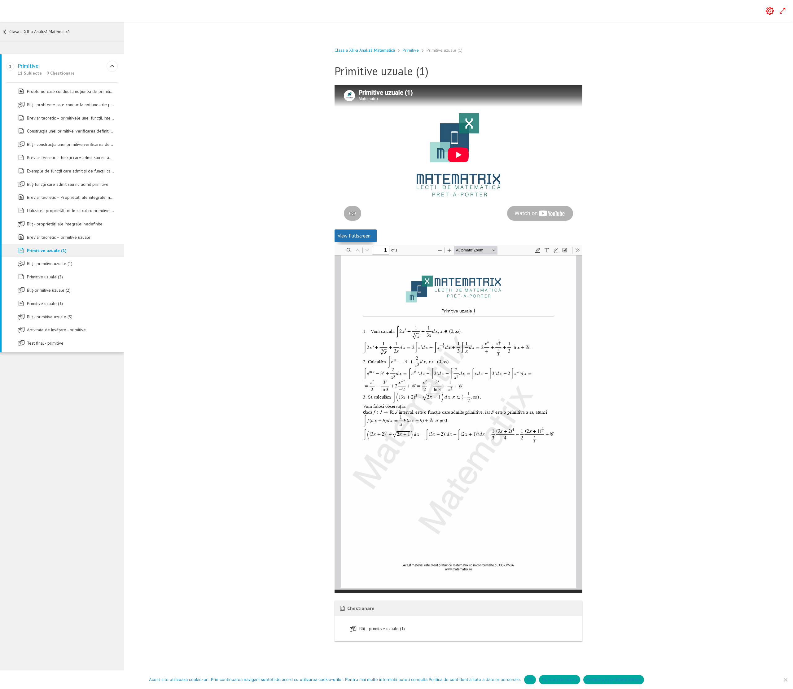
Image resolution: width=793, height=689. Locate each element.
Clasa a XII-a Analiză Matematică (365, 50)
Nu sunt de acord (559, 679)
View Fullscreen (354, 236)
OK (530, 679)
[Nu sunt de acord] (785, 680)
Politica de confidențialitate (613, 679)
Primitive (411, 50)
